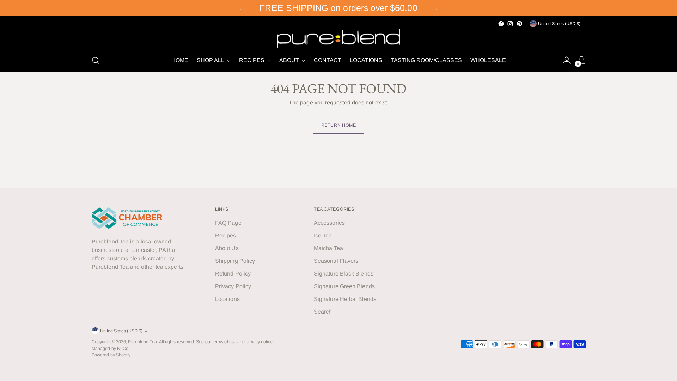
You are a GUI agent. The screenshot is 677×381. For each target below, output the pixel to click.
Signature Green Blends (344, 286)
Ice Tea (323, 235)
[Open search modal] (96, 60)
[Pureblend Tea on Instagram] (510, 23)
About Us (227, 248)
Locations (227, 299)
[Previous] (240, 8)
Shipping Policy (235, 261)
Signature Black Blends (343, 274)
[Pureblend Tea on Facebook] (501, 23)
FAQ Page (228, 223)
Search (323, 312)
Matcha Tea (328, 248)
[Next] (436, 8)
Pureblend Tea (142, 341)
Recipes (225, 235)
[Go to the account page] (567, 60)
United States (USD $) (559, 23)
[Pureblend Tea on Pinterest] (519, 23)
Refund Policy (233, 274)
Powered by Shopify (111, 354)
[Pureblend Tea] (338, 38)
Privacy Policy (233, 286)
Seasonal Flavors (336, 261)
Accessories (329, 223)
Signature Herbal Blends (345, 299)
